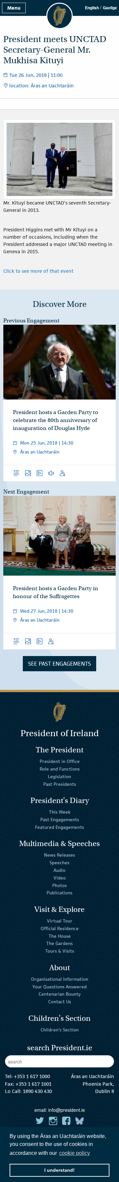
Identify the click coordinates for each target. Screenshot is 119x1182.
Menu (13, 8)
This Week (59, 812)
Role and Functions (60, 769)
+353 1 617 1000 (32, 1076)
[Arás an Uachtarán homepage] (59, 712)
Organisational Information (59, 979)
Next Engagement (26, 491)
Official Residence (60, 928)
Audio (59, 870)
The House (60, 936)
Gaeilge (110, 8)
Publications (59, 893)
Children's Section (60, 1030)
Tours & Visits (59, 951)
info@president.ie (66, 1110)
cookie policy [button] (74, 1153)
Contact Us (59, 1002)
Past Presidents (59, 784)
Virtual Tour (59, 921)
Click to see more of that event (38, 271)
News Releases (59, 855)
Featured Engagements (59, 827)
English (92, 8)
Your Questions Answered (59, 986)
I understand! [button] (59, 1170)
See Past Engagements (59, 663)
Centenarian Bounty (60, 994)
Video (60, 878)
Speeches (59, 863)
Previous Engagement (31, 320)
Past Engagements (59, 820)
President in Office (60, 761)
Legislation (59, 777)
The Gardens (59, 943)
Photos (59, 885)
